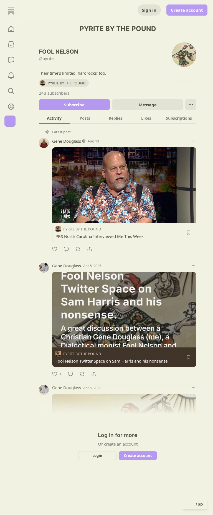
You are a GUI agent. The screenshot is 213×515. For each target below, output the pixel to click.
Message (148, 104)
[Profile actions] (190, 104)
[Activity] (11, 75)
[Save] (188, 232)
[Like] (54, 249)
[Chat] (11, 60)
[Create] (10, 121)
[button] (11, 29)
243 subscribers (54, 93)
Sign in (149, 10)
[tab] (54, 118)
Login (97, 455)
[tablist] (117, 118)
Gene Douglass (66, 141)
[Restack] (78, 249)
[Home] (11, 11)
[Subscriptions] (11, 44)
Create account (187, 10)
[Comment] (66, 249)
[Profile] (11, 106)
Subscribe (74, 104)
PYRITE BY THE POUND (82, 229)
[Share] (89, 249)
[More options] (193, 141)
